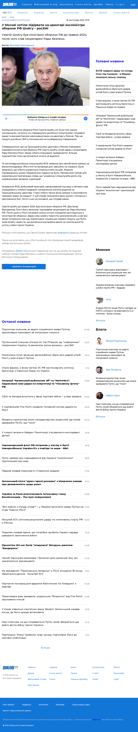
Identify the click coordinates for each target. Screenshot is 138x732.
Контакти (43, 704)
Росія (12, 17)
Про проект (8, 704)
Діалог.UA (21, 251)
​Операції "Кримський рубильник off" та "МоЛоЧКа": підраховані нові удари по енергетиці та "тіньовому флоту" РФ (115, 120)
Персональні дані (81, 704)
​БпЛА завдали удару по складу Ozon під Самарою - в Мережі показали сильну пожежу (114, 74)
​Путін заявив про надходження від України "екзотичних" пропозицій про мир (116, 190)
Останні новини (16, 322)
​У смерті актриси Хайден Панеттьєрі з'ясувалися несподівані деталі (110, 160)
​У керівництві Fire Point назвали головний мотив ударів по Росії (114, 147)
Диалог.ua (96, 720)
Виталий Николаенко (22, 45)
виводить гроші (67, 232)
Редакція (26, 704)
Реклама (60, 704)
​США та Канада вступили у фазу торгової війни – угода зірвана (41, 396)
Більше (45, 647)
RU (10, 12)
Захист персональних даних (17, 710)
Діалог (4, 17)
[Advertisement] (45, 293)
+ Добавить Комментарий (23, 266)
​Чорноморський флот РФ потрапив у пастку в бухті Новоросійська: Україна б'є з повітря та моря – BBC (116, 175)
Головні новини (110, 61)
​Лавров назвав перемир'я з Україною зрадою (30, 470)
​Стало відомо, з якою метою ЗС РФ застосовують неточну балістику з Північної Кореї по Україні (115, 103)
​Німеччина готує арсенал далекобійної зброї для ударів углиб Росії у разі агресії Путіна (113, 88)
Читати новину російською (16, 20)
